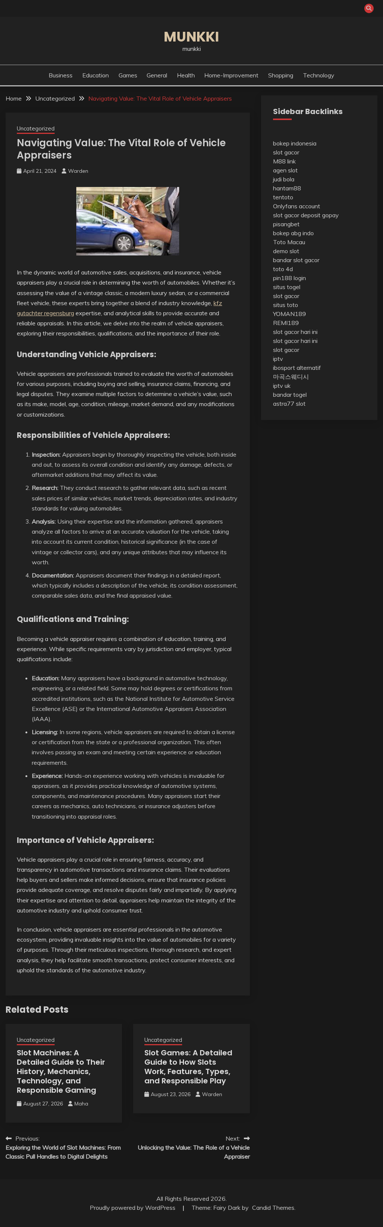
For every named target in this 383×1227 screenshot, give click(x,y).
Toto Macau (289, 242)
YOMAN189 (289, 314)
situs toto (285, 305)
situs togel (286, 287)
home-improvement (231, 75)
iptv (278, 358)
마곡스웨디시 (291, 376)
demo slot (286, 251)
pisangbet (286, 224)
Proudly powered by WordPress (133, 1207)
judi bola (283, 179)
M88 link (284, 161)
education (95, 75)
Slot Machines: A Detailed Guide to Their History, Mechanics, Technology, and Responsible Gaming (61, 1071)
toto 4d (283, 269)
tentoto (283, 197)
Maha (81, 1103)
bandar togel (290, 394)
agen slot (285, 170)
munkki (191, 36)
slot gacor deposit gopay (306, 215)
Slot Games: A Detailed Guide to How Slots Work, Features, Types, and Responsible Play (188, 1066)
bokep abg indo (293, 233)
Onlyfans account (296, 206)
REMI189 (286, 322)
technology (318, 75)
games (128, 75)
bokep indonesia (294, 143)
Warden (78, 171)
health (186, 75)
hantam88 (287, 188)
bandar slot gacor (296, 260)
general (157, 75)
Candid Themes (273, 1207)
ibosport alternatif (297, 367)
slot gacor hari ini (295, 331)
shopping (280, 75)
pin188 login (289, 278)
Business (61, 75)
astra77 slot (289, 403)
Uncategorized (36, 128)
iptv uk (282, 385)
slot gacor (286, 152)
